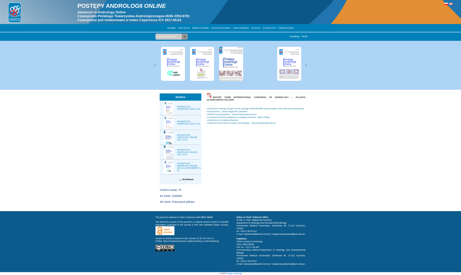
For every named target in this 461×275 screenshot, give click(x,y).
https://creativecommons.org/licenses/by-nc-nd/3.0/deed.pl (191, 241)
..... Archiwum (186, 179)
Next (306, 65)
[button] (185, 37)
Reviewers (255, 28)
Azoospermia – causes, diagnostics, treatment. (228, 111)
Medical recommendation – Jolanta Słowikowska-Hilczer (232, 114)
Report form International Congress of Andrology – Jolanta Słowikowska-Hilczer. (242, 123)
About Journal (184, 28)
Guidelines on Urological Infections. (223, 120)
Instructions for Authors (221, 28)
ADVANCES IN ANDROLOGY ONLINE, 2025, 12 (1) (187, 137)
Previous (154, 65)
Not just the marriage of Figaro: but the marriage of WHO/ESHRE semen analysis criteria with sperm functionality (256, 109)
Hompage (171, 28)
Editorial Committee (200, 28)
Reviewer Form (269, 28)
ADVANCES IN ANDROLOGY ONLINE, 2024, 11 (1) (187, 152)
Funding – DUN (298, 36)
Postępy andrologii (234, 273)
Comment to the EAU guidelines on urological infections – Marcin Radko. (239, 117)
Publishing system (286, 28)
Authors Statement (241, 28)
